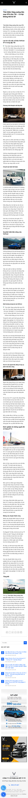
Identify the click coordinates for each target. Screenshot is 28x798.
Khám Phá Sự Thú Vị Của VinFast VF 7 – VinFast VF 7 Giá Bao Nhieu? (15, 659)
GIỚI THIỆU (19, 789)
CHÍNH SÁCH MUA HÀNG (20, 790)
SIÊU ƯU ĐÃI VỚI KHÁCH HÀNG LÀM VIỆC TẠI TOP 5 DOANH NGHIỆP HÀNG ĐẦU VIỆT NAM (16, 666)
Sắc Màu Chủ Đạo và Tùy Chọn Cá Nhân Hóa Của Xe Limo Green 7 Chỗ (15, 652)
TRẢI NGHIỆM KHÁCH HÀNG (12, 791)
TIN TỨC (14, 789)
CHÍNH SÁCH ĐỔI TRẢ (8, 790)
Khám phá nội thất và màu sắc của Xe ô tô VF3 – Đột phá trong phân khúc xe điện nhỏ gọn (15, 674)
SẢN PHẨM (8, 789)
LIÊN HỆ (21, 791)
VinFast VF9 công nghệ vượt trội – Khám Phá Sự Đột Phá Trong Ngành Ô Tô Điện (15, 682)
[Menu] (2, 3)
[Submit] (25, 642)
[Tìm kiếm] (26, 2)
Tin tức (5, 10)
